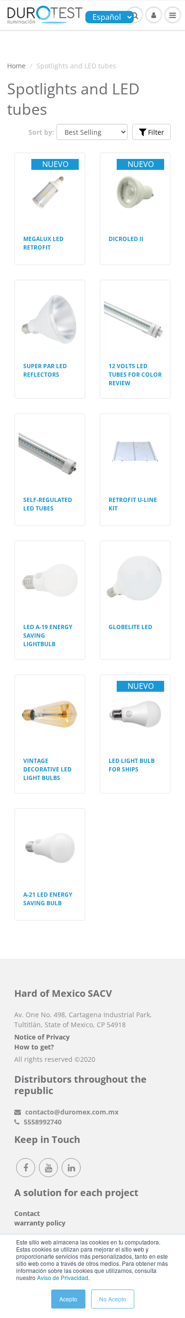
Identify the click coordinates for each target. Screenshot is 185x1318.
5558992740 (42, 1121)
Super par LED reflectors (45, 370)
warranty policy (39, 1222)
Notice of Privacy (42, 1036)
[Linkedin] (71, 1167)
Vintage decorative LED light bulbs (47, 769)
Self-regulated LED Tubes (47, 504)
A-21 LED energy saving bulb (47, 899)
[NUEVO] (49, 175)
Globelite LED (130, 627)
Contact (27, 1213)
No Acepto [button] (112, 1299)
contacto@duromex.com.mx (71, 1111)
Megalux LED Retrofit (43, 243)
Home (16, 65)
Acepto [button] (68, 1299)
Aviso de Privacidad (62, 1277)
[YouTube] (48, 1167)
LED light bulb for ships (132, 765)
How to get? (34, 1046)
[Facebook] (25, 1167)
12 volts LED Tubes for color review (135, 374)
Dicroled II (126, 239)
